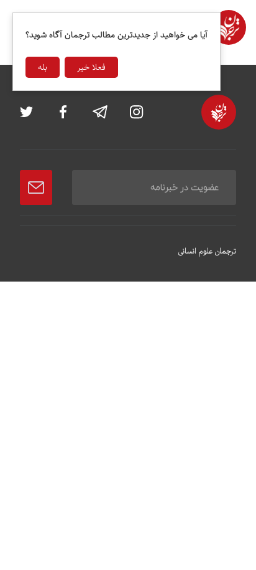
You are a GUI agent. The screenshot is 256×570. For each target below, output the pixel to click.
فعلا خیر (91, 67)
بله (42, 67)
